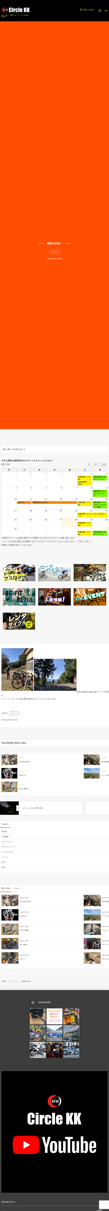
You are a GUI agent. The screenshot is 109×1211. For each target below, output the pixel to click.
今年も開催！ (24, 789)
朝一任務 (23, 945)
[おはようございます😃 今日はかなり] (71, 1016)
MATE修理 (105, 762)
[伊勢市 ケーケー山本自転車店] (15, 9)
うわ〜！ (23, 959)
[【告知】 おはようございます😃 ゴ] (54, 1033)
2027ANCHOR (24, 762)
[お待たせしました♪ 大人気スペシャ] (38, 1016)
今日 (103, 464)
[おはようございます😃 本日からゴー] (71, 1033)
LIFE (21, 758)
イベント (54, 252)
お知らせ (22, 775)
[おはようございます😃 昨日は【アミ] (38, 1033)
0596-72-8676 (88, 10)
